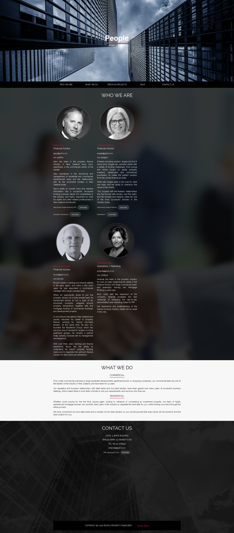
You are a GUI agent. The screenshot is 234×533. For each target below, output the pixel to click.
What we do (91, 84)
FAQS (142, 84)
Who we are (66, 84)
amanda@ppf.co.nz (105, 271)
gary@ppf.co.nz (60, 153)
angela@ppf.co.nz (105, 153)
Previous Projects (117, 84)
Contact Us (168, 84)
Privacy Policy (143, 525)
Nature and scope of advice (106, 207)
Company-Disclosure (60, 214)
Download (83, 207)
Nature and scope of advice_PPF (64, 207)
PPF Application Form (111, 452)
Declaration (101, 214)
